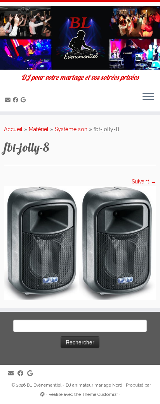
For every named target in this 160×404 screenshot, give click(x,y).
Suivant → (144, 181)
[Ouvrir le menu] (148, 97)
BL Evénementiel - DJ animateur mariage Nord (74, 385)
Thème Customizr (100, 394)
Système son (71, 129)
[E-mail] (9, 100)
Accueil (13, 129)
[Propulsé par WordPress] (42, 393)
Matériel (39, 129)
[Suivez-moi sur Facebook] (17, 100)
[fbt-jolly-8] (80, 243)
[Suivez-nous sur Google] (24, 100)
